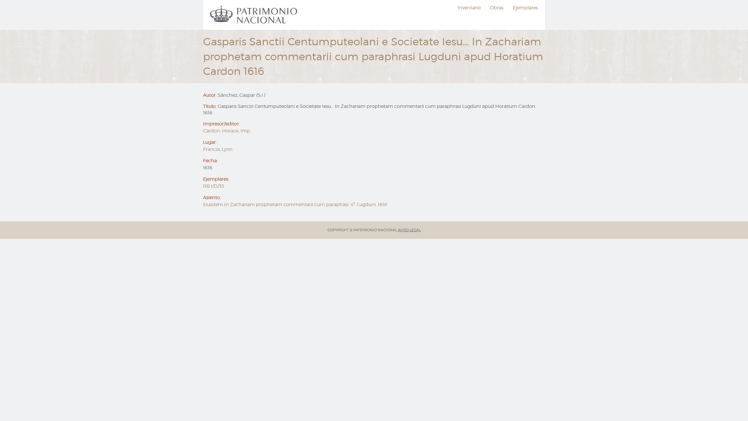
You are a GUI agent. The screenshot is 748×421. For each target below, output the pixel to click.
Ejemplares (525, 8)
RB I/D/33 (213, 186)
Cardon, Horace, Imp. (227, 131)
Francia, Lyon (218, 149)
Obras (496, 8)
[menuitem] (254, 14)
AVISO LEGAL (409, 230)
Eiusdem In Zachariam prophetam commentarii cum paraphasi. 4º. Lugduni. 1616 (295, 204)
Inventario (469, 8)
